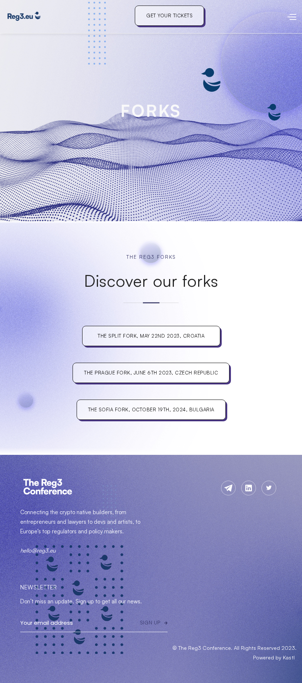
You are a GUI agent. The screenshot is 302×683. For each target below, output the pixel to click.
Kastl (289, 657)
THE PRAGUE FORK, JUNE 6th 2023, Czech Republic (151, 373)
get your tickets (169, 15)
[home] (24, 16)
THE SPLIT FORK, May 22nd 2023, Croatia (151, 336)
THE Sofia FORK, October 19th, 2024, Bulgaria (151, 409)
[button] (250, 16)
